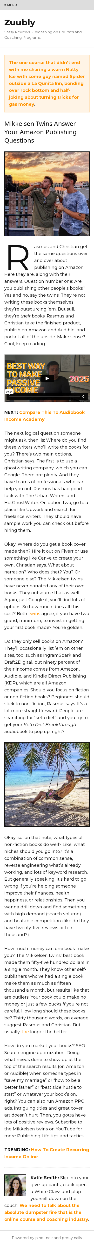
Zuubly (19, 22)
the (25, 1031)
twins (34, 613)
